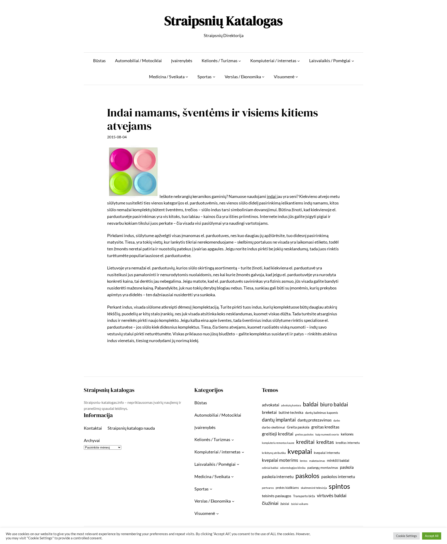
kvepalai (300, 451)
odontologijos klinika (292, 467)
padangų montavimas (322, 467)
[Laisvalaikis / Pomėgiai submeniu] (353, 60)
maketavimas (317, 460)
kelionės (347, 434)
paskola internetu (278, 476)
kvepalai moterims (280, 460)
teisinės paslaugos (276, 495)
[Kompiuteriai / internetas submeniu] (298, 60)
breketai (269, 412)
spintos (339, 486)
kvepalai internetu (327, 453)
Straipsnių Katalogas (223, 21)
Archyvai (92, 440)
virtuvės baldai (331, 495)
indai (271, 196)
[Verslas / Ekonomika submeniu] (263, 76)
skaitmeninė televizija (314, 488)
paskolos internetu (338, 476)
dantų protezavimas (315, 420)
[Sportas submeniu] (214, 76)
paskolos (307, 475)
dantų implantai (279, 420)
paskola (347, 467)
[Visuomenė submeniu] (296, 76)
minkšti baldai (338, 460)
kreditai (305, 442)
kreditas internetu (348, 443)
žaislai (284, 504)
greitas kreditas (325, 426)
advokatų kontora (291, 405)
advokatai (270, 404)
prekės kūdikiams (287, 488)
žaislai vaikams (299, 503)
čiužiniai (270, 503)
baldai (310, 404)
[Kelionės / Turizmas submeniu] (239, 60)
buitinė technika (291, 412)
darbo (336, 420)
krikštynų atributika (274, 453)
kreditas (325, 442)
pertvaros (268, 487)
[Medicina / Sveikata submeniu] (187, 76)
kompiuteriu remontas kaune (278, 442)
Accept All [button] (431, 536)
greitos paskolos (304, 434)
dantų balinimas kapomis (321, 413)
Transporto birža (304, 496)
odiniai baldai (270, 467)
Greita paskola (298, 427)
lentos (303, 460)
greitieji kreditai (277, 433)
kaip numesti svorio (327, 434)
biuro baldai (334, 404)
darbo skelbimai (273, 427)
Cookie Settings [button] (406, 536)
